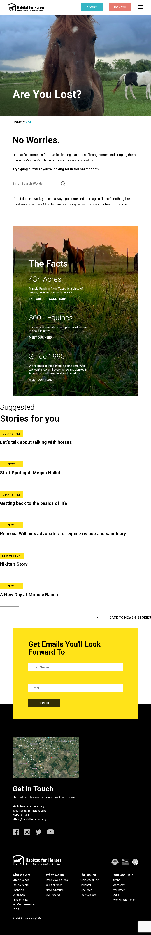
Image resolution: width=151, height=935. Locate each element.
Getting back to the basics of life (33, 503)
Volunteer (119, 889)
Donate (120, 7)
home (73, 199)
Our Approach (54, 885)
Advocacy (119, 885)
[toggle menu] (140, 7)
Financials (18, 889)
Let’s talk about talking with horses (36, 442)
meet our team (41, 380)
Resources (86, 889)
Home (17, 122)
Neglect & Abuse (89, 880)
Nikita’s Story (14, 564)
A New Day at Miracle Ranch (29, 594)
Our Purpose (53, 894)
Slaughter (85, 885)
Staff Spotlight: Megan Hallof (30, 472)
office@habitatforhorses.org (29, 819)
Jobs (116, 894)
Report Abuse (88, 894)
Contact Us (19, 894)
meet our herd (40, 337)
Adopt (92, 7)
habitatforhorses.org (25, 918)
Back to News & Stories (130, 617)
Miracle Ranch (21, 880)
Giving (116, 880)
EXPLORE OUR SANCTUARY (48, 299)
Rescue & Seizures (57, 880)
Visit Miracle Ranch (124, 899)
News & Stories (55, 889)
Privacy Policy (20, 899)
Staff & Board (21, 885)
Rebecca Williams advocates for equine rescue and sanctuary (63, 533)
